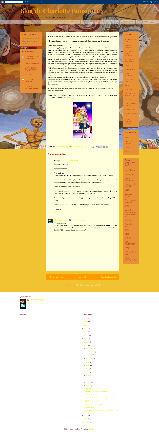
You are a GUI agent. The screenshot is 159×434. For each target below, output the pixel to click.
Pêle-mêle (89, 388)
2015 (86, 339)
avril (88, 376)
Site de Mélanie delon (130, 114)
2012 (86, 416)
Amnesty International (129, 179)
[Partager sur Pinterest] (106, 147)
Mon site (128, 99)
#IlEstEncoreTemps (130, 40)
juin (87, 369)
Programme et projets (93, 404)
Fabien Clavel (130, 69)
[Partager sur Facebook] (104, 147)
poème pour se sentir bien (68, 21)
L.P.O (127, 206)
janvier (88, 386)
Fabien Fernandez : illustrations (32, 57)
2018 (86, 328)
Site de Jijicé (129, 109)
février (88, 382)
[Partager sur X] (101, 147)
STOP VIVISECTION (130, 243)
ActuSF (127, 151)
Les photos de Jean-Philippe (130, 94)
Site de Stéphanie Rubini (128, 121)
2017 (86, 332)
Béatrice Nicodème (128, 46)
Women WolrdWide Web (131, 259)
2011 (86, 419)
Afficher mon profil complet (37, 303)
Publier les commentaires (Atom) (88, 285)
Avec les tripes (127, 21)
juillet (88, 365)
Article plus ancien (109, 277)
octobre (89, 355)
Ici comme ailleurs (129, 80)
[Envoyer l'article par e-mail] (92, 147)
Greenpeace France (129, 195)
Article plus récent (56, 277)
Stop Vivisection (91, 407)
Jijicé (127, 85)
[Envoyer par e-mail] (97, 147)
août (87, 362)
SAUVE (128, 238)
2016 (86, 335)
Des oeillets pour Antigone (32, 21)
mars (88, 379)
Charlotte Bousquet (61, 220)
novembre (90, 352)
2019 (86, 325)
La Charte (128, 89)
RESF (127, 234)
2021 (86, 318)
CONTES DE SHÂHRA (30, 80)
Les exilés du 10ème (129, 225)
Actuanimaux (129, 174)
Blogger (92, 429)
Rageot (127, 137)
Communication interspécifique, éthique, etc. (100, 21)
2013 (86, 345)
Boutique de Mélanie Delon (130, 60)
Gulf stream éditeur (129, 142)
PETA (127, 230)
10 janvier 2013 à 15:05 (70, 161)
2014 (86, 342)
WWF (127, 248)
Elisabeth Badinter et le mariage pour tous (100, 398)
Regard (50, 21)
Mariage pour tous (92, 401)
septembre (90, 359)
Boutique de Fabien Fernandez (129, 53)
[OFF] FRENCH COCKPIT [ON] (31, 69)
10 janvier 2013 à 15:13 (79, 220)
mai (87, 372)
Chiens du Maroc (91, 395)
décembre (90, 348)
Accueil (82, 277)
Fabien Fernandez (31, 74)
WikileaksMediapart (130, 253)
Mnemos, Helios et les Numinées (97, 392)
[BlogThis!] (99, 147)
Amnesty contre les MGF (130, 185)
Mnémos (128, 147)
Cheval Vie (129, 65)
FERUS (127, 190)
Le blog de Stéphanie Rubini (31, 87)
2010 (86, 422)
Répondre (57, 213)
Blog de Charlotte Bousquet (59, 10)
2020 (86, 322)
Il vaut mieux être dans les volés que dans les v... (102, 411)
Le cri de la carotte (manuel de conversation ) (130, 213)
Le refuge (128, 220)
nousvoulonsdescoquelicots (131, 104)
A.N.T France (130, 170)
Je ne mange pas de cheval (130, 201)
